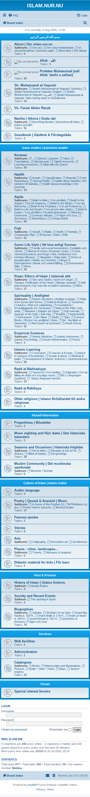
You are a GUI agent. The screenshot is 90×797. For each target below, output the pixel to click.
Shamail (71, 177)
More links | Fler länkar (73, 50)
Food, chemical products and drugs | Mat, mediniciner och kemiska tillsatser (47, 254)
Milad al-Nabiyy (37, 453)
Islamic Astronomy (68, 336)
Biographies (23, 609)
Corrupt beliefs (59, 218)
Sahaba (37, 612)
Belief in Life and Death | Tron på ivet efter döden (43, 209)
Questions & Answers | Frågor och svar (45, 620)
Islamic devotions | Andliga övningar (53, 299)
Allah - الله (48, 60)
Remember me (59, 729)
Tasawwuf (77, 302)
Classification (53, 177)
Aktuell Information (45, 415)
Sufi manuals (72, 311)
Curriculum (39, 352)
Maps (62, 668)
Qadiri (55, 317)
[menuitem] (13, 15)
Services (45, 634)
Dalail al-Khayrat (56, 302)
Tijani (66, 317)
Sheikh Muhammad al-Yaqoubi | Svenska (57, 88)
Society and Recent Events (35, 596)
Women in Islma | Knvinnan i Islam (48, 251)
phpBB (32, 784)
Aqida (18, 197)
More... (28, 266)
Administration (25, 652)
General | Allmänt (42, 215)
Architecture (79, 541)
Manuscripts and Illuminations (62, 665)
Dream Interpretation (55, 339)
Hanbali (72, 231)
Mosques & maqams (58, 552)
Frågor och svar (67, 215)
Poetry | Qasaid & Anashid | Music (40, 501)
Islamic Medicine (42, 336)
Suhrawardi (24, 317)
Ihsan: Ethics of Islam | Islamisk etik (42, 276)
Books (36, 665)
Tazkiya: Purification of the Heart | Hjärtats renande (45, 282)
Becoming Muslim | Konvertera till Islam (56, 121)
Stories (19, 528)
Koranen (20, 155)
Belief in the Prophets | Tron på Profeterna (56, 206)
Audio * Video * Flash (41, 668)
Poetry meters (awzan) (37, 507)
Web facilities (24, 641)
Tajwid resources (64, 161)
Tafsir (66, 158)
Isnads (36, 177)
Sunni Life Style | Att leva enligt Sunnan (45, 245)
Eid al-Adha (39, 450)
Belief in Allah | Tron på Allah (49, 200)
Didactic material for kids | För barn (41, 562)
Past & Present (45, 575)
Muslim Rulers (39, 585)
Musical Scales (65, 507)
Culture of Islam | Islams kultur (45, 483)
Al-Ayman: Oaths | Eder (54, 234)
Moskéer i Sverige (42, 470)
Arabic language (27, 490)
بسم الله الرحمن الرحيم (45, 37)
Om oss (37, 47)
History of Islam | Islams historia (39, 582)
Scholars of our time (58, 612)
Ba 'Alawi (41, 317)
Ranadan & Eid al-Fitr (63, 450)
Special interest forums (32, 691)
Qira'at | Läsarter (48, 158)
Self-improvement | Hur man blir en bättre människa (50, 284)
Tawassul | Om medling (46, 372)
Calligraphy (39, 541)
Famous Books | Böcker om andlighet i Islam (49, 319)
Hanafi (36, 231)
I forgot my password (14, 729)
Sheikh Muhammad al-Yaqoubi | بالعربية (44, 93)
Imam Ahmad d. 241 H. (44, 618)
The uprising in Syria (43, 599)
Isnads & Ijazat (58, 355)
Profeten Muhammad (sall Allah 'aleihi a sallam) (60, 73)
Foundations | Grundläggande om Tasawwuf (43, 307)
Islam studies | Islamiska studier (45, 148)
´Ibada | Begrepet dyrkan (45, 378)
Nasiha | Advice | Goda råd (35, 118)
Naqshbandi (77, 314)
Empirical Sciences (29, 333)
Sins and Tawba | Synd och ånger (52, 279)
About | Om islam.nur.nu (33, 44)
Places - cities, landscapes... (36, 549)
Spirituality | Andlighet (31, 295)
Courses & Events (61, 352)
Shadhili (60, 314)
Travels (37, 552)
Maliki (48, 231)
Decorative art (59, 541)
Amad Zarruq (73, 323)
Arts (17, 538)
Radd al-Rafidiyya (27, 388)
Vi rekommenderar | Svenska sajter (47, 49)
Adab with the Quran (55, 164)
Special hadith (41, 180)
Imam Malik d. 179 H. (51, 615)
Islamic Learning (27, 349)
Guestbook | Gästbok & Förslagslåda (42, 135)
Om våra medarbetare (60, 47)
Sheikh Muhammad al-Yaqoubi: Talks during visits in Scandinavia (49, 96)
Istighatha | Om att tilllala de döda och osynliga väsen (51, 374)
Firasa (76, 339)
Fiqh (17, 228)
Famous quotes (26, 517)
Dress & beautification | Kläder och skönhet (47, 259)
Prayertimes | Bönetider (32, 422)
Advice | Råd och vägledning (35, 305)
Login (5, 706)
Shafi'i (59, 231)
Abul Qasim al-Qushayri (45, 323)
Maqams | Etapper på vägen (42, 311)
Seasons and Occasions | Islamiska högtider (48, 447)
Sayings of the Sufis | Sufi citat (32, 314)
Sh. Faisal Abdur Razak (32, 108)
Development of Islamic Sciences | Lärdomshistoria (56, 358)
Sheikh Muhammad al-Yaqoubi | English (38, 91)
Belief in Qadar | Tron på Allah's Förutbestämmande (50, 211)
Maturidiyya (39, 218)
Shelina (17, 768)
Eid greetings (59, 453)
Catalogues (23, 662)
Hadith (19, 174)
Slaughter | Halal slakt (53, 257)
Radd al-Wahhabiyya (30, 369)
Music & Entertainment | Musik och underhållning (42, 262)
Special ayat (41, 161)
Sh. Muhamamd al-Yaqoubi (35, 85)
